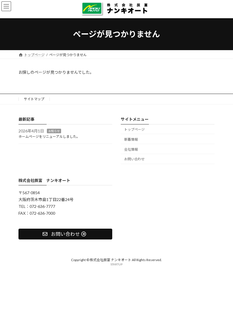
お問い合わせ (134, 159)
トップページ (134, 129)
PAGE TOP (222, 320)
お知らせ (54, 130)
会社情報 (131, 149)
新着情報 (131, 139)
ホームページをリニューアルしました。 (49, 136)
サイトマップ (34, 99)
